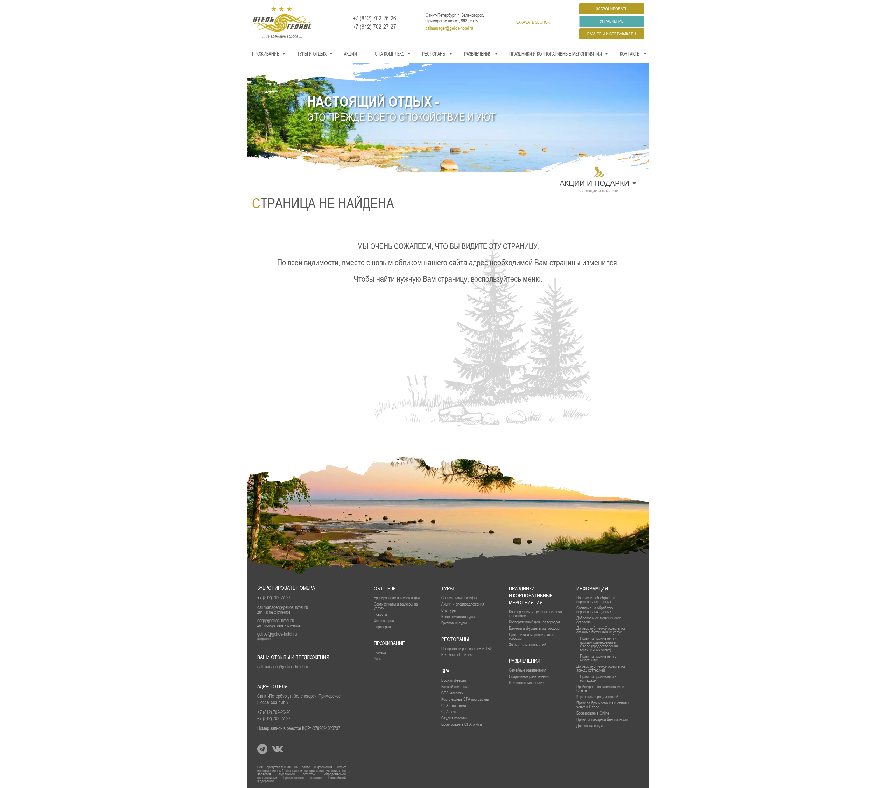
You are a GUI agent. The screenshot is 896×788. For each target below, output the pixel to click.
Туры (447, 588)
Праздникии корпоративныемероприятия (531, 595)
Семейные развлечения (527, 670)
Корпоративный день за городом (534, 622)
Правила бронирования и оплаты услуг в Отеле (602, 705)
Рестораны (434, 54)
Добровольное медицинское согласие (598, 620)
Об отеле (385, 588)
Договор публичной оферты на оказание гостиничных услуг (600, 630)
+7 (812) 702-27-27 (374, 26)
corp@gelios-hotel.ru (275, 620)
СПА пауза (449, 712)
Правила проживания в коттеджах (598, 678)
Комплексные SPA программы (465, 699)
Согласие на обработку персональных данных (594, 610)
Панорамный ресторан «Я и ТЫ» (466, 648)
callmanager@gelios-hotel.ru (449, 28)
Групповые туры (454, 623)
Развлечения (478, 54)
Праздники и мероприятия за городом (532, 636)
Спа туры (448, 610)
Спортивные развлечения (529, 676)
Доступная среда (589, 726)
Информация (592, 588)
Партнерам (382, 627)
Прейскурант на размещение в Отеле (600, 688)
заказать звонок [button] (533, 22)
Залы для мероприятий (527, 644)
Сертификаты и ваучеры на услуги (396, 606)
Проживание (265, 54)
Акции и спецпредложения (462, 604)
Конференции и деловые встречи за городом (535, 613)
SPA (445, 671)
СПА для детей (453, 705)
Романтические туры (458, 616)
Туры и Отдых (312, 54)
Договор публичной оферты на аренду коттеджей (600, 668)
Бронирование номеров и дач (397, 598)
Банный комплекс (454, 686)
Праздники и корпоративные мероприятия (555, 54)
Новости (380, 614)
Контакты (630, 54)
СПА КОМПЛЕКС (390, 54)
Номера (380, 652)
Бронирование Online (592, 713)
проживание (389, 643)
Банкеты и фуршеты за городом (534, 628)
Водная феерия (453, 680)
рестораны (455, 639)
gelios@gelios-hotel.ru (277, 633)
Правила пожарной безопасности (602, 719)
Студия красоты (454, 718)
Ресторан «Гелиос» (456, 655)
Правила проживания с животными (598, 658)
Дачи (378, 658)
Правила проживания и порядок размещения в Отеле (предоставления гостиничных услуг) (599, 644)
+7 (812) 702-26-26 (374, 18)
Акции (350, 54)
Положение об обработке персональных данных (596, 599)
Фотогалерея (384, 620)
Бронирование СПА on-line (461, 724)
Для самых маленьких (526, 683)
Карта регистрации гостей (597, 697)
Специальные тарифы (459, 598)
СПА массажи (452, 693)
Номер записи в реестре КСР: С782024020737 (298, 728)
